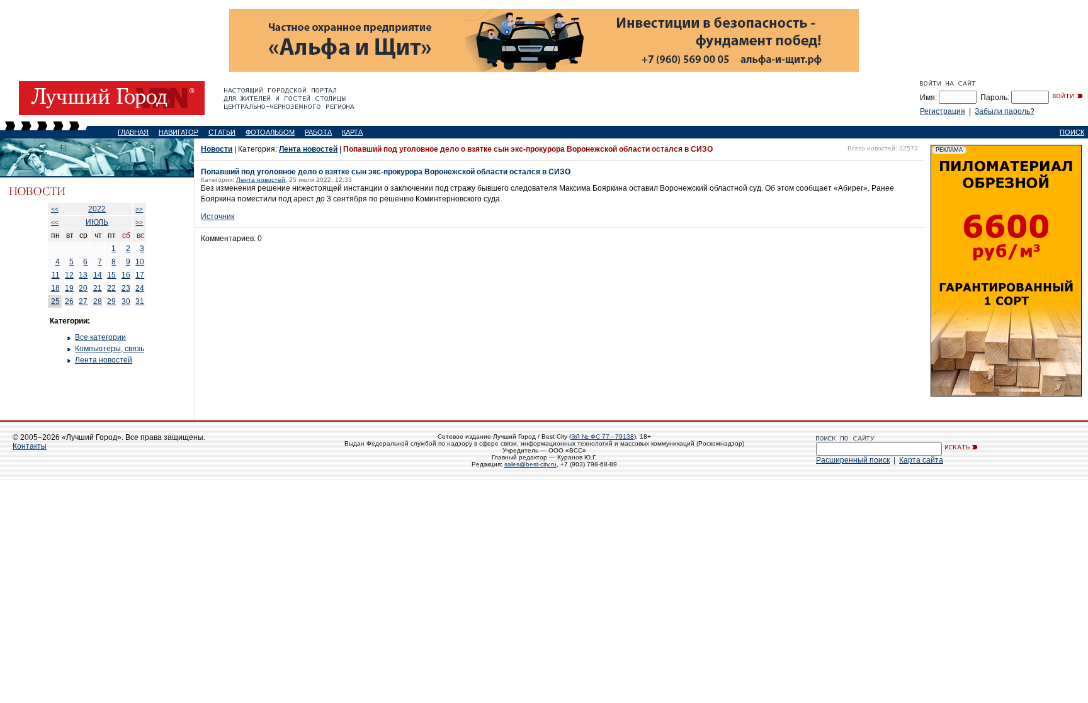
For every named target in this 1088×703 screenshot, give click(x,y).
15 (111, 275)
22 (111, 288)
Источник (217, 216)
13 (83, 275)
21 (97, 288)
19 (69, 288)
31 (139, 301)
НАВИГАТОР (178, 132)
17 (139, 275)
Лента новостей (103, 360)
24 (139, 288)
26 (69, 301)
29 (111, 301)
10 (139, 261)
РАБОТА (318, 132)
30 (126, 301)
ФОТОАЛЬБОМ (270, 132)
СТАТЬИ (221, 132)
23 (126, 288)
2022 (97, 209)
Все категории (100, 337)
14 (97, 275)
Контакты (30, 446)
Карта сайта (921, 460)
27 (83, 301)
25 (55, 301)
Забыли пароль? (1004, 111)
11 (56, 275)
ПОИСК (1072, 132)
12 (69, 275)
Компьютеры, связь (109, 348)
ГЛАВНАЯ (133, 132)
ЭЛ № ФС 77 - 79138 (602, 436)
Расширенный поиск (853, 460)
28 (97, 301)
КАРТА (352, 132)
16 (126, 275)
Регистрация (942, 111)
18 (55, 288)
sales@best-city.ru (530, 464)
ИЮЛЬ (97, 222)
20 (83, 288)
